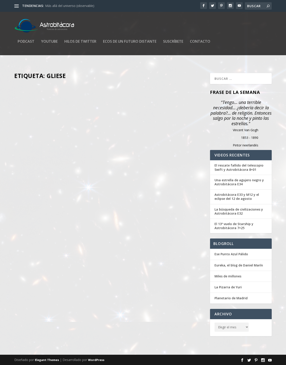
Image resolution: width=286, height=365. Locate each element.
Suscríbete (173, 42)
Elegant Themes (47, 360)
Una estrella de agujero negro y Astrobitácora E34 (239, 182)
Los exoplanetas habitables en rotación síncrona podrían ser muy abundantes (103, 306)
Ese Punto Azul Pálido (231, 254)
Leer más (28, 143)
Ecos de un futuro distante (129, 42)
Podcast (26, 42)
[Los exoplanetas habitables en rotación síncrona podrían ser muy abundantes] (109, 228)
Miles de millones (227, 276)
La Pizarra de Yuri (228, 287)
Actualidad (87, 314)
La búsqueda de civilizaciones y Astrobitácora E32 (238, 211)
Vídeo (84, 96)
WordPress (96, 360)
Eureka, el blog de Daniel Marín (238, 265)
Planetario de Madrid (231, 298)
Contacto (200, 42)
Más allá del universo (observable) (69, 6)
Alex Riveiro (45, 96)
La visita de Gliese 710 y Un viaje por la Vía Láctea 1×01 (74, 89)
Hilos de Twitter (80, 42)
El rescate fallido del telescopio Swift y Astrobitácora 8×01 (238, 167)
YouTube (49, 42)
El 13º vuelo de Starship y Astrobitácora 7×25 (233, 226)
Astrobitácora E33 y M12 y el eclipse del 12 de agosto (236, 197)
